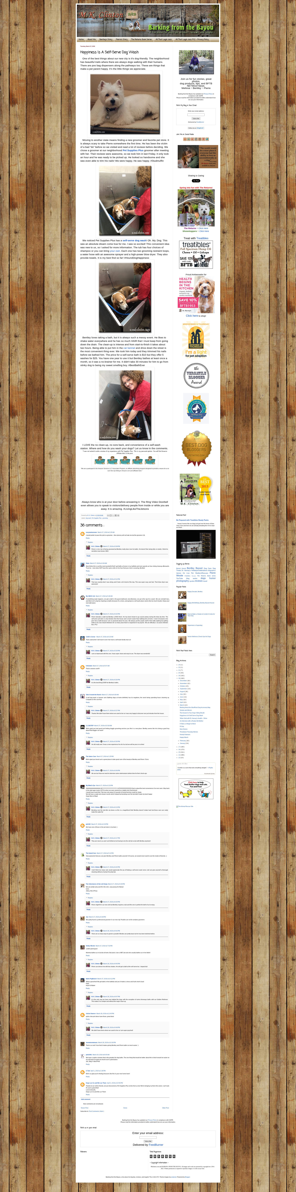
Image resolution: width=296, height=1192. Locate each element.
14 (179, 755)
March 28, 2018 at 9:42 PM (111, 931)
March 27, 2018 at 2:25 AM (106, 532)
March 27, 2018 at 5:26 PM (111, 680)
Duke (87, 563)
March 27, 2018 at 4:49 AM (98, 563)
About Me (92, 39)
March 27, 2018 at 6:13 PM (111, 807)
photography (183, 581)
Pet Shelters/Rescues (200, 573)
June (181, 697)
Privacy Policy (208, 94)
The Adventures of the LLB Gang (96, 884)
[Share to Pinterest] (118, 515)
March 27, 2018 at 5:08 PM (111, 546)
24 (179, 665)
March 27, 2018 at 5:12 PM (111, 579)
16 (179, 749)
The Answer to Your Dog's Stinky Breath (192, 713)
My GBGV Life (90, 596)
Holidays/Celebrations (199, 570)
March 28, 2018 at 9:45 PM (111, 963)
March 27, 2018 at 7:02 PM (104, 946)
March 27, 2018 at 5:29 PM (116, 884)
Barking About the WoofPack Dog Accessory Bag (195, 707)
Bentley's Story (106, 39)
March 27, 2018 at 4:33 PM (99, 824)
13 (179, 757)
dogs (205, 578)
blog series (193, 578)
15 (179, 752)
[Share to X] (113, 515)
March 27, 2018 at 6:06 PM (111, 770)
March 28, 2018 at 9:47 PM (111, 996)
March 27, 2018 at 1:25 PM (105, 756)
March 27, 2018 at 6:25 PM (111, 902)
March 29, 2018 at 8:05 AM (101, 1055)
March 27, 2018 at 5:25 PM (111, 651)
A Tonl (88, 1071)
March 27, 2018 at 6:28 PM (97, 917)
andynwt (173, 1177)
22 (179, 667)
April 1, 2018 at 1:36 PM (98, 1071)
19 (179, 675)
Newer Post (84, 1108)
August (182, 691)
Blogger (187, 1177)
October (182, 686)
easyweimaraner (91, 532)
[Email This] (108, 515)
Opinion (179, 573)
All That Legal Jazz (164, 39)
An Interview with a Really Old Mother (191, 721)
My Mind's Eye (90, 785)
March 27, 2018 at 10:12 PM (106, 979)
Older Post (165, 1108)
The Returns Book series (206, 576)
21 (179, 670)
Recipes (194, 576)
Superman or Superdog (195, 625)
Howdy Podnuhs (185, 734)
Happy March (184, 737)
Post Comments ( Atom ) (96, 1111)
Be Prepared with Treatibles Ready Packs (192, 520)
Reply (88, 538)
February (183, 741)
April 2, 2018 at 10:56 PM (115, 1083)
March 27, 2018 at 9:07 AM (101, 666)
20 (179, 673)
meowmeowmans (91, 1042)
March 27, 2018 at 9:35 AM (110, 694)
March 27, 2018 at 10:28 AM (103, 725)
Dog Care (208, 568)
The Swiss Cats (91, 756)
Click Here (203, 228)
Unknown (89, 666)
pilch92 (88, 824)
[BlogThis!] (110, 515)
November (183, 683)
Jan (87, 917)
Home (81, 39)
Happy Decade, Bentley (195, 591)
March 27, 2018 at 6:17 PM (111, 838)
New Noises (183, 729)
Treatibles (202, 238)
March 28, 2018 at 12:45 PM (105, 1013)
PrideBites (188, 576)
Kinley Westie (90, 946)
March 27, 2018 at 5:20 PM (111, 614)
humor (212, 578)
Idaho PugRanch (91, 979)
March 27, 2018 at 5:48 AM (104, 596)
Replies (90, 542)
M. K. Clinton (95, 546)
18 (179, 678)
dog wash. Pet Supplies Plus (94, 518)
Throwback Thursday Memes (189, 732)
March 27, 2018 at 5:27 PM (111, 710)
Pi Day (182, 726)
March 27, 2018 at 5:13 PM (105, 853)
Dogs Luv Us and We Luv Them (96, 1083)
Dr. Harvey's (186, 570)
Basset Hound (181, 568)
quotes (192, 581)
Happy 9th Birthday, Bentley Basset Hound (201, 603)
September (183, 689)
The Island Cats (91, 853)
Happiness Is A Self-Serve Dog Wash (191, 715)
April (181, 702)
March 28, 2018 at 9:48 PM (111, 1027)
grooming (105, 518)
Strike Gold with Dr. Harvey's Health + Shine (193, 718)
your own (115, 251)
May (181, 699)
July (181, 694)
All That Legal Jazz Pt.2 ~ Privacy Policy (192, 39)
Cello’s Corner (91, 637)
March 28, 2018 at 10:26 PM (107, 1042)
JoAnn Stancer (91, 1013)
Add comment (85, 1099)
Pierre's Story (121, 39)
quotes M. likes (182, 764)
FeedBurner (200, 122)
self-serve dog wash (134, 240)
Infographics (212, 570)
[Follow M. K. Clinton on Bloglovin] (196, 129)
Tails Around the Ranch (93, 694)
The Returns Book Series (141, 39)
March (182, 705)
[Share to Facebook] (116, 515)
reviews (199, 581)
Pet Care (187, 573)
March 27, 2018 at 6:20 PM (111, 867)
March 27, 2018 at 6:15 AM (104, 637)
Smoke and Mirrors (186, 710)
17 (179, 747)
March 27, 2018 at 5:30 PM (111, 741)
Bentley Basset (195, 568)
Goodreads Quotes (209, 773)
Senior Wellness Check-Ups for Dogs (199, 636)
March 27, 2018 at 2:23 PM (104, 785)
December (183, 680)
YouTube (181, 578)
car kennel (129, 348)
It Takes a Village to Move (188, 724)
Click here (192, 315)
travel (205, 581)
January (182, 743)
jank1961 (89, 1055)
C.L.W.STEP (90, 725)
